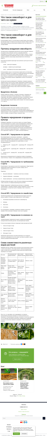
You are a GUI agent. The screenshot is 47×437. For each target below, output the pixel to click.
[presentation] (1, 380)
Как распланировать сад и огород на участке (40, 66)
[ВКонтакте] (21, 344)
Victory (44, 435)
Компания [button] (5, 10)
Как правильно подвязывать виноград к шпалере (41, 58)
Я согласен (16, 433)
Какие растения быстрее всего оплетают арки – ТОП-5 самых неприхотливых (24, 385)
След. (20, 395)
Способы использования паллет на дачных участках (41, 52)
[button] (35, 10)
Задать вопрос (17, 359)
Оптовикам (8, 426)
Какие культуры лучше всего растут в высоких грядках (41, 40)
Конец (23, 395)
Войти (42, 1)
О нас (9, 431)
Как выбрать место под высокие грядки (8, 383)
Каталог (9, 424)
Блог (28, 10)
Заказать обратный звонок (40, 5)
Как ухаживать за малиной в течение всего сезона (40, 33)
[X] (24, 344)
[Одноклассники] (23, 344)
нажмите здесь (17, 431)
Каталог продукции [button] (17, 10)
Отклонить (24, 433)
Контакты (24, 404)
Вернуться (5, 344)
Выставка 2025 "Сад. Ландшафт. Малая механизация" (40, 46)
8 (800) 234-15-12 (24, 407)
